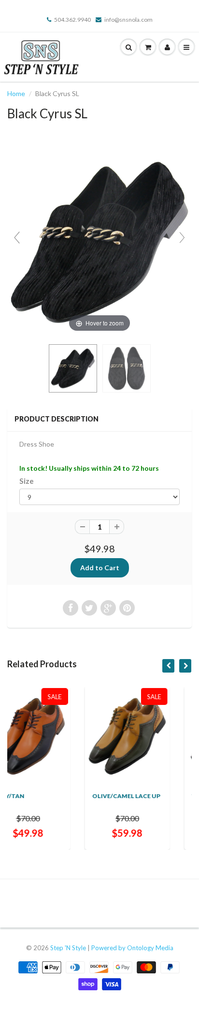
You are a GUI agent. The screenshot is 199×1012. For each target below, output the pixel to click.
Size (26, 481)
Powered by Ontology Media (132, 948)
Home (16, 93)
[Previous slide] (17, 237)
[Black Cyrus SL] (73, 368)
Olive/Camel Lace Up (78, 796)
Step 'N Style (68, 948)
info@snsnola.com (128, 19)
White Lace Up (166, 796)
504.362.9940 (72, 19)
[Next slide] (182, 237)
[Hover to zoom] (99, 242)
